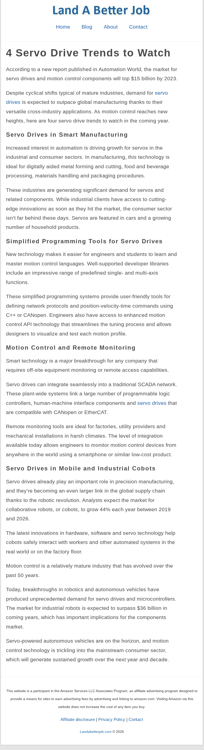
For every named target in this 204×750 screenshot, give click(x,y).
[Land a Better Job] (101, 14)
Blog (87, 27)
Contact (138, 27)
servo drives (151, 403)
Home (63, 27)
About (111, 27)
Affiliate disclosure (77, 719)
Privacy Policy (111, 719)
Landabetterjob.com (95, 732)
